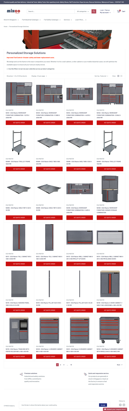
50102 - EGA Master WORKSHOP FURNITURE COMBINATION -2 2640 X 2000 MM (109, 115)
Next (118, 365)
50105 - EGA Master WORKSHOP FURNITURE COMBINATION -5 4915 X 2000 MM (78, 210)
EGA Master (9, 110)
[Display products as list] (121, 76)
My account (104, 12)
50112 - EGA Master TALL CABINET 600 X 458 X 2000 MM (49, 258)
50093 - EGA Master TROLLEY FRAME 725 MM (109, 163)
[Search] (94, 11)
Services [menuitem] (67, 20)
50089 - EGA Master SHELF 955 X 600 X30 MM (48, 163)
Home (5, 26)
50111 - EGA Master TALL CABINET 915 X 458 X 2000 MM (18, 258)
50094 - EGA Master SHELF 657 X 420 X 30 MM (18, 209)
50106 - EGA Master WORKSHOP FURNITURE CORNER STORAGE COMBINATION (107, 210)
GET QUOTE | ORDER (19, 122)
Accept (103, 405)
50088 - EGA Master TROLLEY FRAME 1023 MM (18, 163)
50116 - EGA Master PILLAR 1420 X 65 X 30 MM (48, 304)
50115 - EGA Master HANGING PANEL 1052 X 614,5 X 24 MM (17, 304)
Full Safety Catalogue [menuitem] (51, 20)
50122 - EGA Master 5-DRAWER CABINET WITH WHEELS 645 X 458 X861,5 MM (110, 350)
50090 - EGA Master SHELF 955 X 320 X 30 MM (79, 163)
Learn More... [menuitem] (79, 20)
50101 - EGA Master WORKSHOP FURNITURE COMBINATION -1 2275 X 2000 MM (17, 115)
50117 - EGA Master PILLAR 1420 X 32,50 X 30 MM (79, 304)
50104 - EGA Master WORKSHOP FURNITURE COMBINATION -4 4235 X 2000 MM (78, 115)
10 (71, 365)
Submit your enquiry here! (116, 409)
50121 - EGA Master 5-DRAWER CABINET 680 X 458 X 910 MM (79, 350)
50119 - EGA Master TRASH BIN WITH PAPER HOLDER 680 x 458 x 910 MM (17, 350)
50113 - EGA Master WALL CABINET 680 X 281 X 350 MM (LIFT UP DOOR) (79, 258)
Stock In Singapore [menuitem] (10, 20)
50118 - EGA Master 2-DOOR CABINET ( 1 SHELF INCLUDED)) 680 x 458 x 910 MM (109, 304)
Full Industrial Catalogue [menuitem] (30, 20)
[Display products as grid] (118, 76)
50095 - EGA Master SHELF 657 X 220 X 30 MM (48, 209)
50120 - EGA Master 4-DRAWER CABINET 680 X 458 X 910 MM (49, 350)
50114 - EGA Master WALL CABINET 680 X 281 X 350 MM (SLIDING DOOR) (110, 258)
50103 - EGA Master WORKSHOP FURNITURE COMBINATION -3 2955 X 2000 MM (48, 115)
